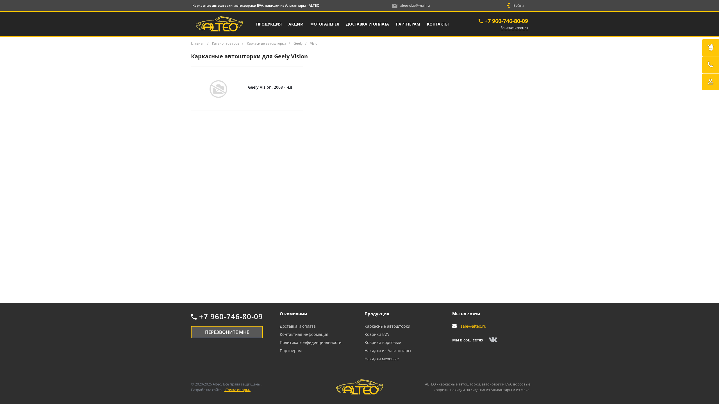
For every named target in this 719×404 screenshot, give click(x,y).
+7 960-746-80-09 (506, 21)
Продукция (377, 313)
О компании (293, 313)
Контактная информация (304, 334)
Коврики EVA (377, 334)
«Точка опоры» (237, 389)
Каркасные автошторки (387, 326)
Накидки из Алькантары (388, 350)
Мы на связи (466, 313)
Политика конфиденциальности (311, 342)
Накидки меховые (382, 358)
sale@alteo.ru (473, 326)
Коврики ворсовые (383, 342)
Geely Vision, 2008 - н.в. (270, 87)
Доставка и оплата (298, 326)
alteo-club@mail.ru (415, 5)
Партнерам (291, 350)
